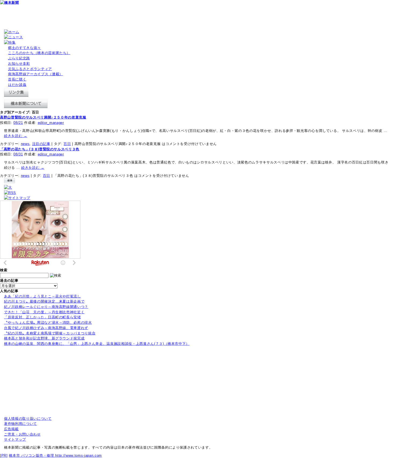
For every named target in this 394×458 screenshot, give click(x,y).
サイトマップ (15, 439)
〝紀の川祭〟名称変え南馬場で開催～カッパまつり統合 (49, 333)
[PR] (4, 455)
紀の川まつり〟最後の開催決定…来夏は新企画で (44, 301)
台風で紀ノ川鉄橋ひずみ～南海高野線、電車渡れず (46, 328)
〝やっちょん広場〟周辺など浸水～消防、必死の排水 (48, 322)
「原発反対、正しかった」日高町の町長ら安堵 (42, 317)
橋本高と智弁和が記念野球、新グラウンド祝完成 (44, 338)
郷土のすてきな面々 (24, 48)
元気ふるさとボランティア (30, 69)
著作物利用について (20, 424)
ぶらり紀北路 (19, 58)
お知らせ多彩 (19, 64)
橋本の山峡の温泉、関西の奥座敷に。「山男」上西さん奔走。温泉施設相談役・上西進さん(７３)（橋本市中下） (96, 344)
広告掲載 (11, 429)
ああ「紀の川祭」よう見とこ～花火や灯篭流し (42, 296)
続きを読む (15, 136)
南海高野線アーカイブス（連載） (35, 74)
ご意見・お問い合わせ (22, 434)
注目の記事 (41, 144)
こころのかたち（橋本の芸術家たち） (39, 53)
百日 (67, 144)
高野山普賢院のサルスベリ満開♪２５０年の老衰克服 (43, 117)
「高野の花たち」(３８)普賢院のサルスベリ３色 (39, 149)
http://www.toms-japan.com (78, 455)
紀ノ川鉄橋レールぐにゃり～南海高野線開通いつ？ (46, 307)
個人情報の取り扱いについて (28, 419)
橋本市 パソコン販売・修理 (32, 455)
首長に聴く (17, 79)
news (25, 144)
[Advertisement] (97, 17)
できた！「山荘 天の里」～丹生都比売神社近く (44, 312)
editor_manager (51, 123)
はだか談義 (17, 85)
